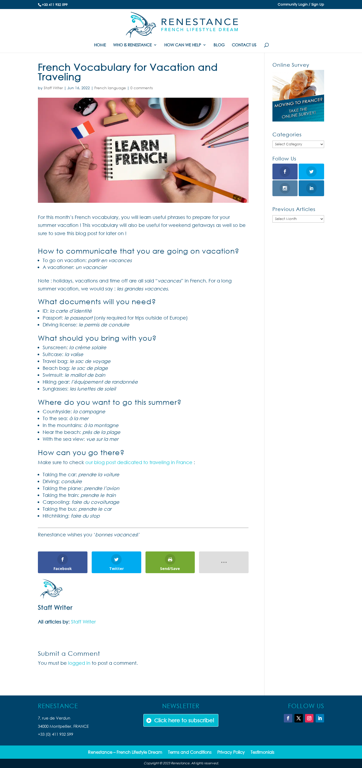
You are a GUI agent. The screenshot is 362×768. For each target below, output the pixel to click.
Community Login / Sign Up (301, 5)
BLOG (219, 45)
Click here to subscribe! (184, 720)
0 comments (141, 87)
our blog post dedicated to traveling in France (138, 462)
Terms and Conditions (189, 752)
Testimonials (262, 752)
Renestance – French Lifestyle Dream (125, 752)
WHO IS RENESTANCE (132, 45)
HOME (100, 45)
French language (110, 87)
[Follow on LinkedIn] (320, 718)
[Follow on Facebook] (288, 718)
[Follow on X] (298, 718)
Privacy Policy (231, 752)
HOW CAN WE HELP (182, 45)
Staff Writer (53, 87)
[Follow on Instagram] (309, 718)
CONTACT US (244, 45)
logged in (79, 663)
